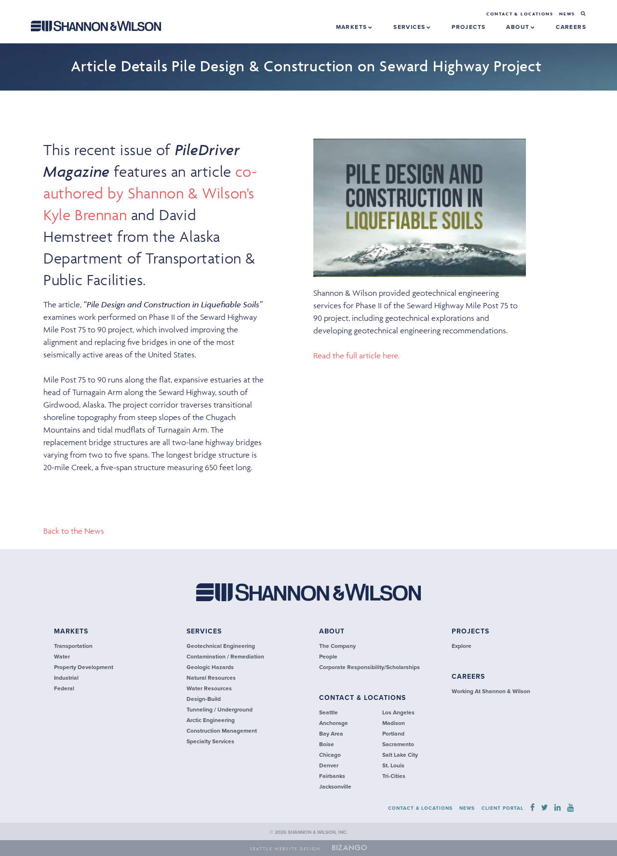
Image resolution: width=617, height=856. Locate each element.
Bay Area (331, 733)
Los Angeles (398, 712)
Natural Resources (211, 677)
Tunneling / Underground (220, 709)
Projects (470, 631)
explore (461, 646)
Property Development (83, 667)
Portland (393, 733)
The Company (337, 646)
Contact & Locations (519, 14)
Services (410, 27)
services (204, 631)
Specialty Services (210, 741)
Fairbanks (332, 776)
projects (468, 27)
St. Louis (393, 765)
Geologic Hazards (210, 667)
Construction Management (222, 730)
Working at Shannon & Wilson (491, 691)
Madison (393, 723)
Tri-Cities (393, 776)
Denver (328, 765)
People (328, 656)
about (332, 631)
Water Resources (209, 688)
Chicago (330, 754)
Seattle (328, 712)
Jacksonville (335, 786)
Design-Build (204, 699)
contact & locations (362, 698)
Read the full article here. (356, 355)
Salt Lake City (400, 754)
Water (62, 656)
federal (64, 688)
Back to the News (73, 531)
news (567, 14)
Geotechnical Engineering (221, 646)
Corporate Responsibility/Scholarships (369, 667)
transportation (73, 646)
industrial (66, 677)
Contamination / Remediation (225, 656)
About (518, 27)
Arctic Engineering (211, 720)
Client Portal (502, 808)
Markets (352, 27)
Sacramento (398, 744)
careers (571, 27)
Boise (326, 744)
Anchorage (333, 723)
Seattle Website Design (285, 849)
